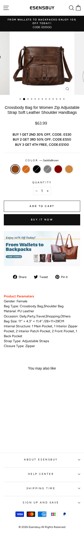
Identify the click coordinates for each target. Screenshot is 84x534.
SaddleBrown (15, 169)
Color (42, 160)
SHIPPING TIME (41, 488)
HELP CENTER (41, 474)
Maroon (58, 169)
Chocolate (26, 169)
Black (36, 169)
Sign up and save (41, 502)
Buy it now (42, 219)
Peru (69, 169)
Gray (47, 169)
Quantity (42, 182)
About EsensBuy (41, 459)
